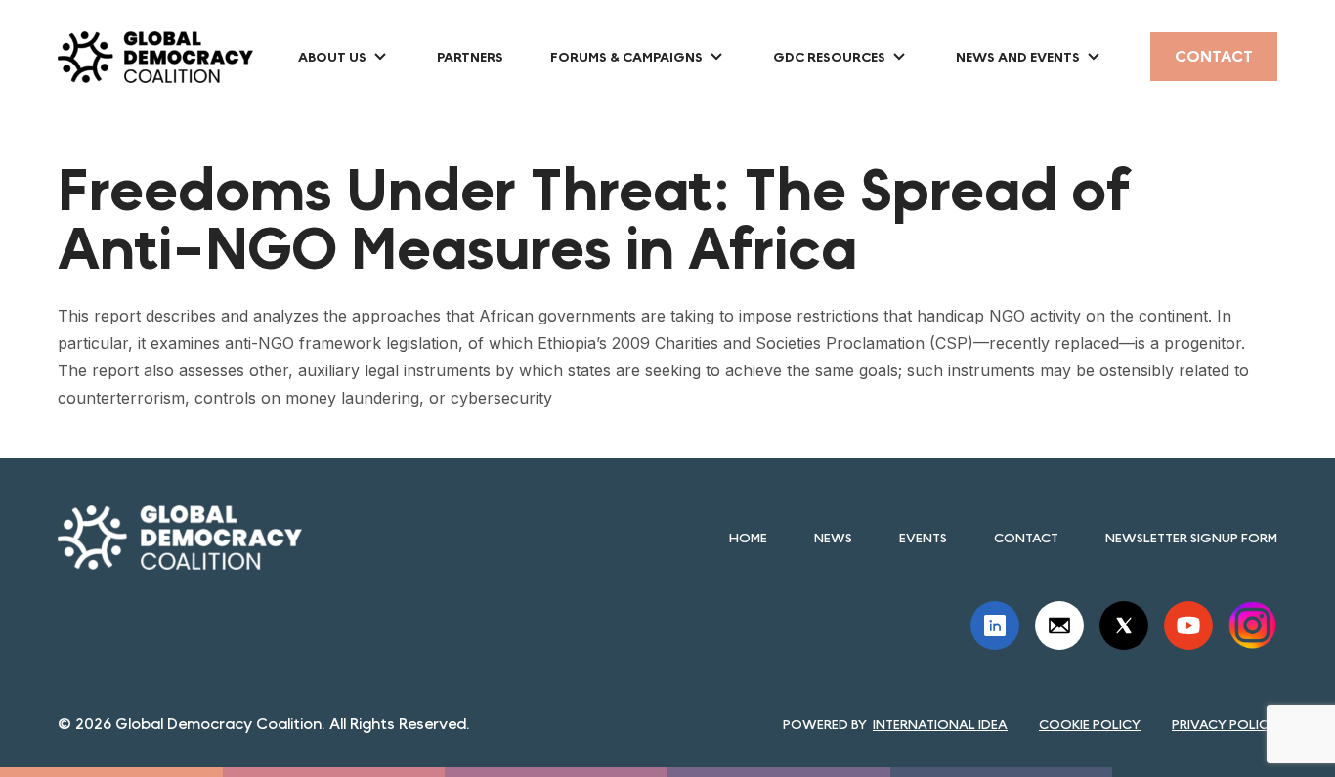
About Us (332, 56)
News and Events (1018, 56)
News (833, 537)
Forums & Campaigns (626, 56)
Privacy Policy (1224, 724)
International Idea (940, 724)
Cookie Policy (1090, 724)
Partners (470, 56)
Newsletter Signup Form (1191, 537)
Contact (1214, 56)
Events (923, 537)
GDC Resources (829, 56)
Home (748, 537)
